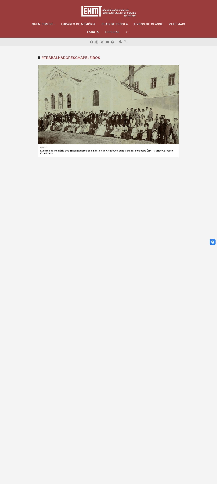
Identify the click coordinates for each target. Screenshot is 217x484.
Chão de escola (114, 24)
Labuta (93, 31)
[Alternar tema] (120, 42)
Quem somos (42, 24)
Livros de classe (148, 24)
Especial (112, 31)
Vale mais (177, 24)
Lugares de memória (78, 24)
